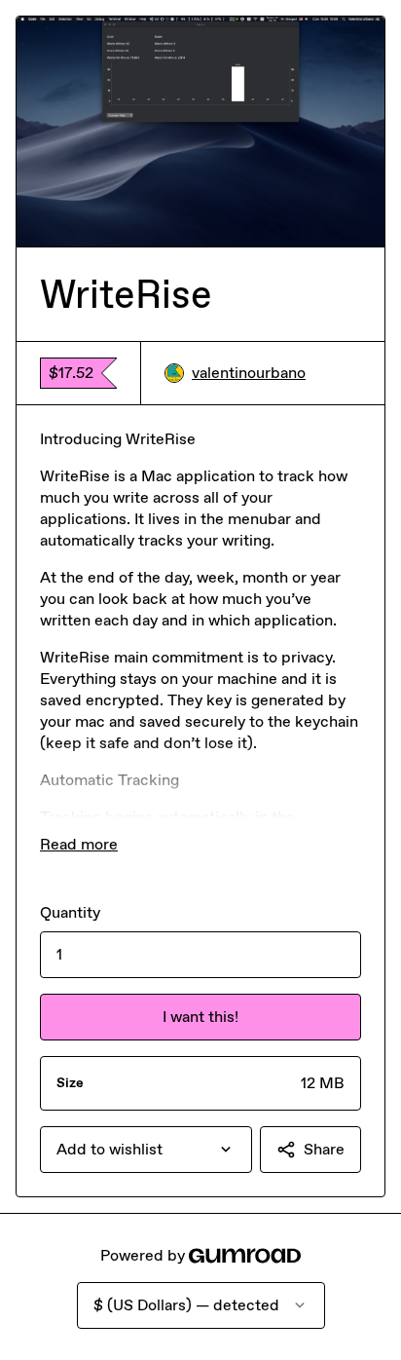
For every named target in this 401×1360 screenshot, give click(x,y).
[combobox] (146, 1149)
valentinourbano (249, 372)
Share (324, 1149)
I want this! (200, 1016)
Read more (79, 844)
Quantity (70, 912)
